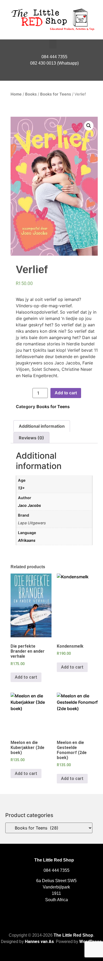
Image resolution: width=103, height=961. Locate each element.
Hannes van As (39, 941)
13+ (21, 488)
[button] (53, 44)
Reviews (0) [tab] (31, 437)
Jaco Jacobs (29, 505)
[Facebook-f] (51, 75)
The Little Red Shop (73, 935)
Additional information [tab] (42, 426)
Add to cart (66, 393)
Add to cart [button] (26, 677)
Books (31, 94)
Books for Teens (55, 94)
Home (16, 94)
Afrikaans (26, 540)
